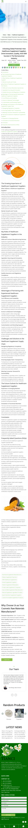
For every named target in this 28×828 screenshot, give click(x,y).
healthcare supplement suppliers (9, 131)
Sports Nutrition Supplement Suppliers (11, 595)
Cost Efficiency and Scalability (10, 98)
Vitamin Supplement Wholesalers (10, 585)
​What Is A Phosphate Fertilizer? (7, 734)
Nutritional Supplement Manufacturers (11, 574)
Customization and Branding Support (12, 102)
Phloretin (9, 719)
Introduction (5, 72)
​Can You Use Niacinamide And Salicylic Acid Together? (20, 734)
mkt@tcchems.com (7, 785)
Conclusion (5, 122)
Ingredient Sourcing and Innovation (11, 90)
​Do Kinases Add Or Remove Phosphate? (20, 731)
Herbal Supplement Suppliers (9, 582)
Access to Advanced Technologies (11, 100)
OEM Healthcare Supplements (9, 579)
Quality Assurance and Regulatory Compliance (14, 92)
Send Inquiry (8, 814)
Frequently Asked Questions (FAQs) (10, 124)
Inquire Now (6, 659)
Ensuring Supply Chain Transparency (12, 110)
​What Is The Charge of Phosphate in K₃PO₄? (20, 732)
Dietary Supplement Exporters (9, 577)
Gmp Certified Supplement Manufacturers (12, 590)
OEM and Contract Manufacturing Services (13, 88)
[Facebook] (23, 822)
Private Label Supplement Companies (11, 587)
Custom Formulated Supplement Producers (12, 597)
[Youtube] (25, 822)
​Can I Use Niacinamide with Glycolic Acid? (20, 736)
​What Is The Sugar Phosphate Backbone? (7, 731)
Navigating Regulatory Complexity (11, 108)
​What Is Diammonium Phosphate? (7, 732)
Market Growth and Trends (9, 82)
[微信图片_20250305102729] (8, 753)
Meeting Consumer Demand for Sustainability (14, 112)
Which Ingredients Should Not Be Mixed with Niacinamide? (7, 738)
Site (18, 62)
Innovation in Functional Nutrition (11, 120)
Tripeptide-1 (19, 719)
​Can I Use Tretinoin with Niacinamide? (7, 736)
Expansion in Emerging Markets (10, 118)
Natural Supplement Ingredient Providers (12, 592)
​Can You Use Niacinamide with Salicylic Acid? (20, 738)
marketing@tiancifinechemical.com (11, 787)
